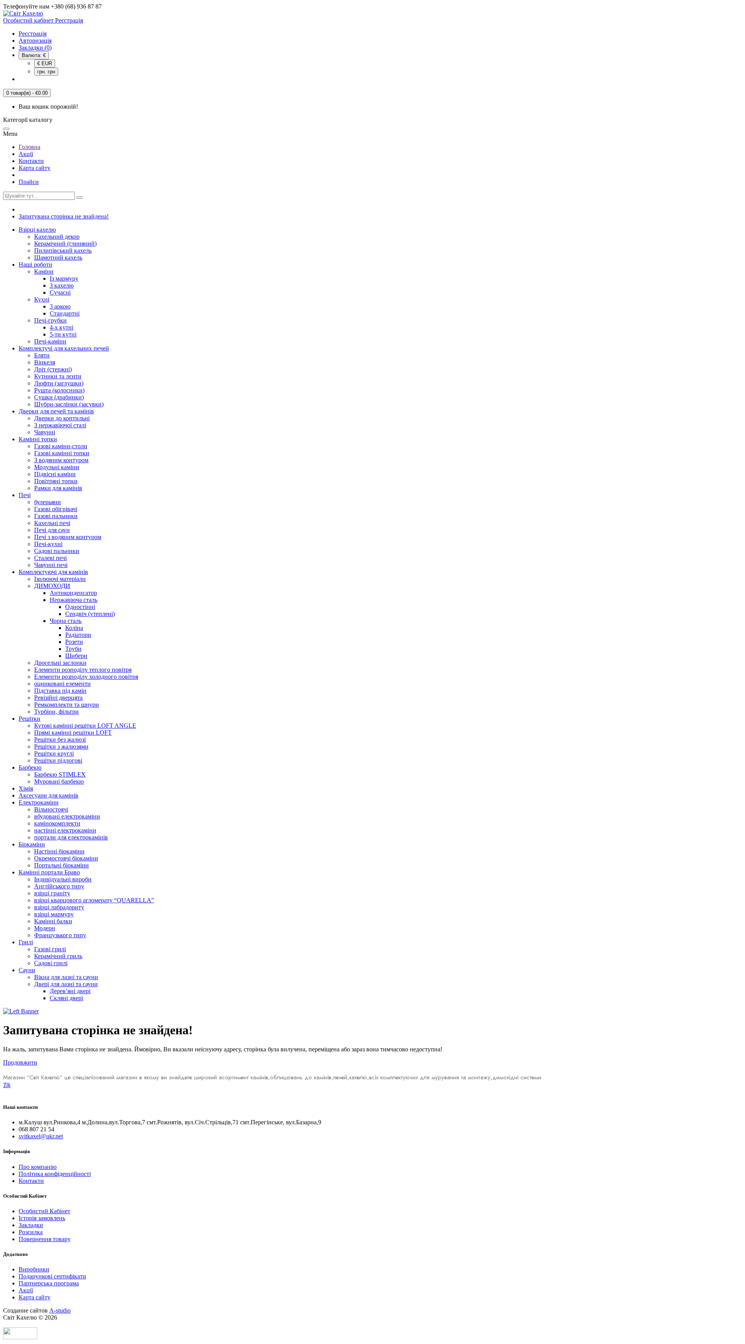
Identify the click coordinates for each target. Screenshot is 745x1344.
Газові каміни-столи (60, 446)
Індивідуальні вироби (63, 879)
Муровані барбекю (59, 781)
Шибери (76, 655)
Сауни (27, 970)
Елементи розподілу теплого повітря (83, 669)
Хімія (26, 788)
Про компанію (38, 1167)
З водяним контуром (61, 460)
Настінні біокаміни (59, 851)
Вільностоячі (51, 809)
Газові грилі (50, 949)
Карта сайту (34, 168)
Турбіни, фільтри (56, 711)
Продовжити (20, 1062)
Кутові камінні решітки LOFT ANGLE (85, 725)
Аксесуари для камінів (48, 795)
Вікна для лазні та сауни (66, 977)
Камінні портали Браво (49, 872)
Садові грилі (51, 963)
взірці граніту (52, 893)
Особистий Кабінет (44, 1211)
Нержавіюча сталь (73, 600)
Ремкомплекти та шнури (66, 704)
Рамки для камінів (58, 488)
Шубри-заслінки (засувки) (69, 404)
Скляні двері (66, 998)
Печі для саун (52, 530)
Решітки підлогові (58, 760)
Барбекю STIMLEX (60, 774)
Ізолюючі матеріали (60, 579)
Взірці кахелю (37, 229)
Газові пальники (56, 516)
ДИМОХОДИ (52, 586)
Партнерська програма (49, 1283)
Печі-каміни (50, 341)
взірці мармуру (54, 914)
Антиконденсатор (73, 593)
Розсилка (31, 1232)
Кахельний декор (57, 236)
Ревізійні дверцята (58, 697)
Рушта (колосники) (59, 390)
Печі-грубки (50, 320)
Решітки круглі (54, 753)
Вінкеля (44, 362)
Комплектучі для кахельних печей (64, 348)
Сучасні (60, 292)
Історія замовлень (42, 1218)
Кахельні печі (52, 523)
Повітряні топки (56, 481)
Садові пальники (56, 551)
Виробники (34, 1269)
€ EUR (44, 63)
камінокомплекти (57, 823)
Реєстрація (33, 33)
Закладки (31, 1225)
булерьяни (47, 502)
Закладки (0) (35, 47)
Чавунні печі (51, 565)
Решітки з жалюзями (61, 746)
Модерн (44, 928)
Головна (29, 147)
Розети (74, 641)
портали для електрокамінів (71, 837)
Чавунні (44, 432)
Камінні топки (38, 439)
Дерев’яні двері (70, 991)
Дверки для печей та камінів (56, 411)
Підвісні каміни (55, 474)
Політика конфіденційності (55, 1174)
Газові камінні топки (61, 453)
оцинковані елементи (62, 683)
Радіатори (78, 634)
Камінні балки (53, 921)
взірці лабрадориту (59, 907)
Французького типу (60, 935)
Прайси (29, 182)
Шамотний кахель (58, 257)
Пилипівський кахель (63, 250)
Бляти (42, 355)
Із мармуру (64, 278)
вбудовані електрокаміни (67, 816)
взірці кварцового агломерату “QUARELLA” (94, 900)
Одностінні (80, 606)
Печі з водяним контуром (67, 537)
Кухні (41, 299)
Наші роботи (35, 264)
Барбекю (30, 767)
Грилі (26, 942)
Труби (73, 648)
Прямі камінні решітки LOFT (73, 732)
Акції (26, 154)
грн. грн (46, 72)
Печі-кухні (48, 544)
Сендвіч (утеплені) (90, 613)
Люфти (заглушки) (58, 383)
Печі (25, 495)
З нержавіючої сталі (60, 425)
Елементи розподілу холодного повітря (86, 676)
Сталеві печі (50, 558)
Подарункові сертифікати (52, 1276)
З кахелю (62, 285)
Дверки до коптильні (62, 418)
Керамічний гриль (58, 956)
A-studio (60, 1310)
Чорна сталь (65, 620)
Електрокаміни (39, 802)
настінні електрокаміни (65, 830)
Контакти (31, 161)
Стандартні (65, 313)
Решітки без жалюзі (60, 739)
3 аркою (60, 306)
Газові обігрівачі (55, 509)
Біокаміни (32, 844)
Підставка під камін (60, 690)
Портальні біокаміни (61, 865)
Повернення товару (45, 1239)
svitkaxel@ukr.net (41, 1136)
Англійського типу (59, 886)
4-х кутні (61, 327)
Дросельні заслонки (60, 662)
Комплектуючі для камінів (53, 572)
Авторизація (35, 40)
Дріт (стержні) (53, 369)
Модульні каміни (56, 467)
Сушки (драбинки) (59, 397)
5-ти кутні (63, 334)
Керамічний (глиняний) (65, 243)
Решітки (29, 718)
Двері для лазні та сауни (66, 984)
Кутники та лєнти (57, 376)
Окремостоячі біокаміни (66, 858)
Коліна (74, 627)
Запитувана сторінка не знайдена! (64, 216)
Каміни (44, 271)
